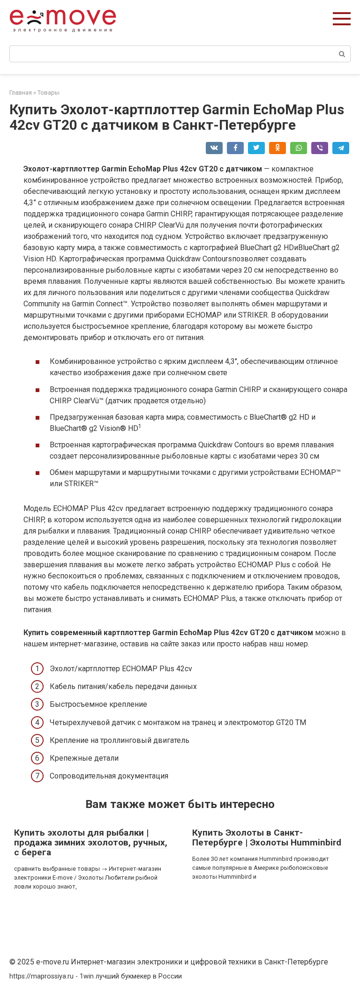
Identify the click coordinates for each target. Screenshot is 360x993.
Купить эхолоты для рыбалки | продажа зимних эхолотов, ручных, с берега (90, 842)
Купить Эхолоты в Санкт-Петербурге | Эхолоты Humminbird (266, 837)
